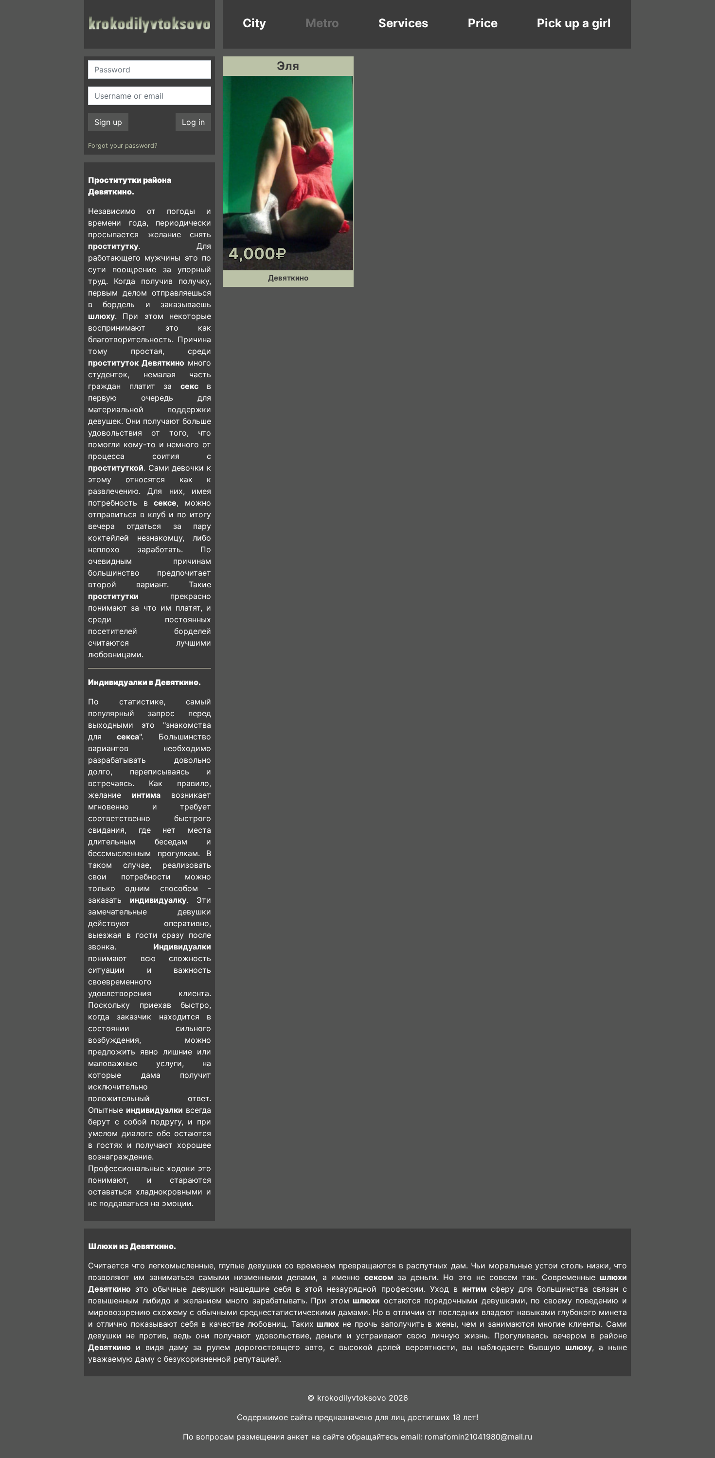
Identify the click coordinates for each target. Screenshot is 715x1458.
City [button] (254, 23)
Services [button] (403, 23)
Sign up (108, 122)
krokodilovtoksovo (149, 24)
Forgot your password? (122, 145)
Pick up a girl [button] (574, 23)
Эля (288, 66)
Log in (193, 122)
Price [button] (483, 23)
